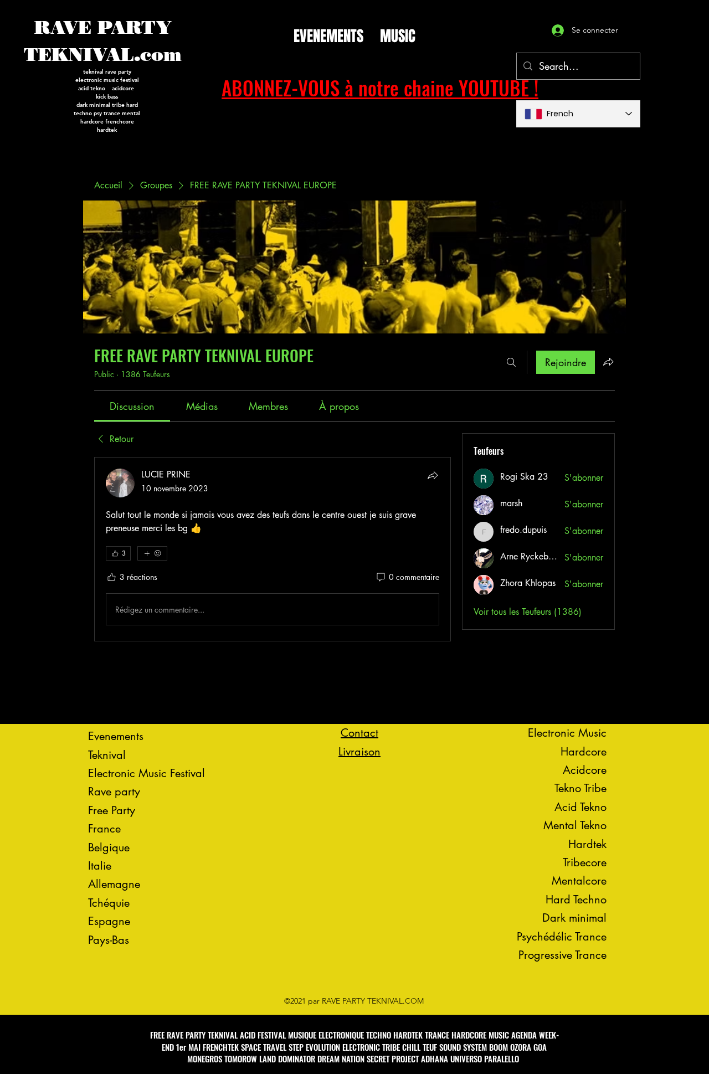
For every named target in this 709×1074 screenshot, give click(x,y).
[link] (132, 406)
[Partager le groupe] (608, 361)
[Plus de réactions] (152, 553)
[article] (272, 549)
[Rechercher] (511, 362)
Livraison (359, 751)
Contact (359, 733)
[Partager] (432, 475)
